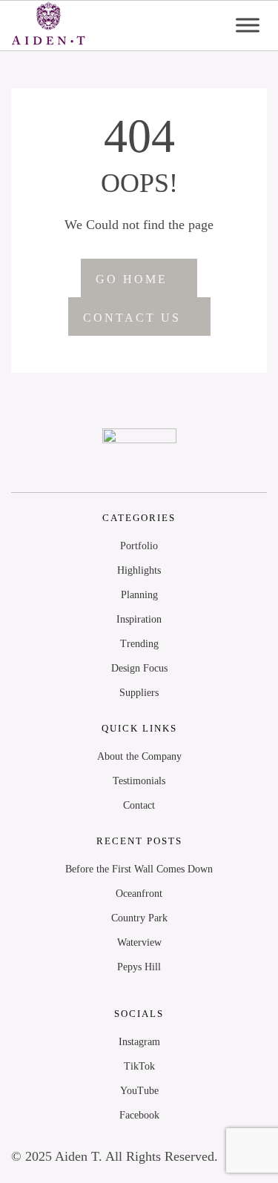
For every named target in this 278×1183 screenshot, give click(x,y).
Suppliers (139, 692)
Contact (139, 805)
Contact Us (132, 317)
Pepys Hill (139, 966)
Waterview (139, 942)
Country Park (139, 918)
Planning (139, 594)
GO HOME (132, 279)
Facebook (139, 1115)
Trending (139, 643)
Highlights (139, 570)
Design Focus (139, 668)
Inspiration (139, 619)
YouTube (139, 1090)
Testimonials (139, 780)
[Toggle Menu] (247, 26)
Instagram (139, 1041)
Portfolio (139, 545)
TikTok (139, 1066)
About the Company (139, 756)
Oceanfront (139, 893)
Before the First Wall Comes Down (139, 869)
